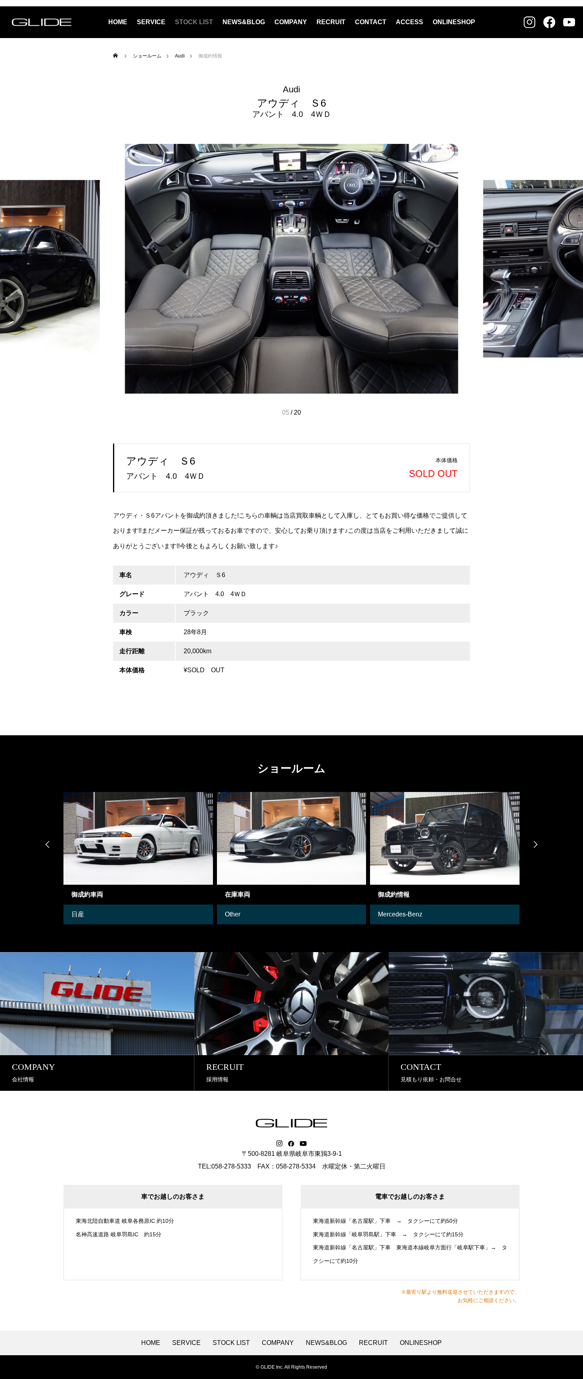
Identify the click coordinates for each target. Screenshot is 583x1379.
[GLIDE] (41, 22)
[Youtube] (303, 1144)
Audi (291, 89)
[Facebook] (291, 1144)
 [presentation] (48, 844)
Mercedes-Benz (247, 914)
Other (79, 914)
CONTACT (370, 22)
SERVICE (151, 22)
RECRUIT (330, 22)
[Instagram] (279, 1144)
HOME (117, 22)
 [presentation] (535, 844)
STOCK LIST (194, 22)
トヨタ (387, 914)
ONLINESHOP (454, 22)
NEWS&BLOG (243, 22)
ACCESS (409, 22)
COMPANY (290, 22)
